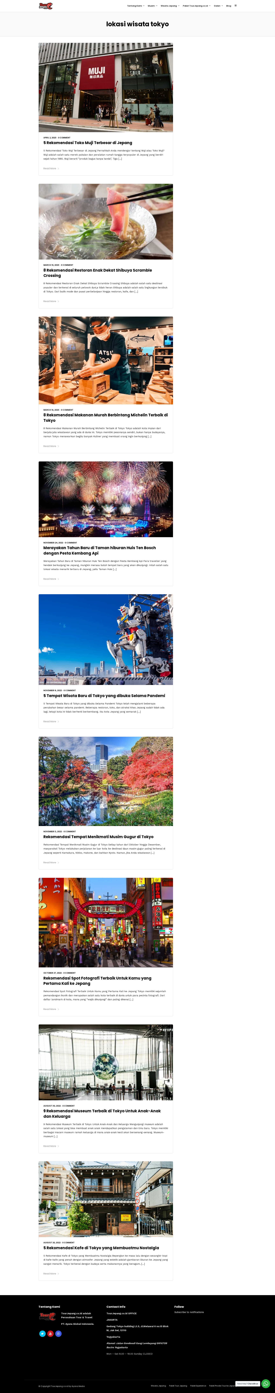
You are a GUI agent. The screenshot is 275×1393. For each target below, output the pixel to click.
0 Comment (64, 137)
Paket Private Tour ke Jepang (223, 1385)
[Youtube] (50, 1334)
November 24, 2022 (53, 542)
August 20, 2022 (51, 1242)
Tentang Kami (134, 5)
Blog (228, 5)
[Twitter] (42, 1334)
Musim (151, 5)
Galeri (217, 5)
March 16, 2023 (51, 410)
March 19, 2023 (51, 265)
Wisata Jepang (169, 5)
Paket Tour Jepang (178, 1385)
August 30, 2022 (52, 1105)
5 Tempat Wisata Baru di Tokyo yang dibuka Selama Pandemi (104, 695)
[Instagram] (58, 1334)
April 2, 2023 (49, 137)
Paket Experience (198, 1385)
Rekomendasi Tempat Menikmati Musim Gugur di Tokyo (98, 836)
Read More (49, 168)
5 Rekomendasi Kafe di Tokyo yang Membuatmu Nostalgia (101, 1247)
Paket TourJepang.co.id (195, 5)
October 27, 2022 (52, 973)
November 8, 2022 (52, 690)
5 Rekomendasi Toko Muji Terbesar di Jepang (87, 142)
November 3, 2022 (52, 831)
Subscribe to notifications (189, 1312)
